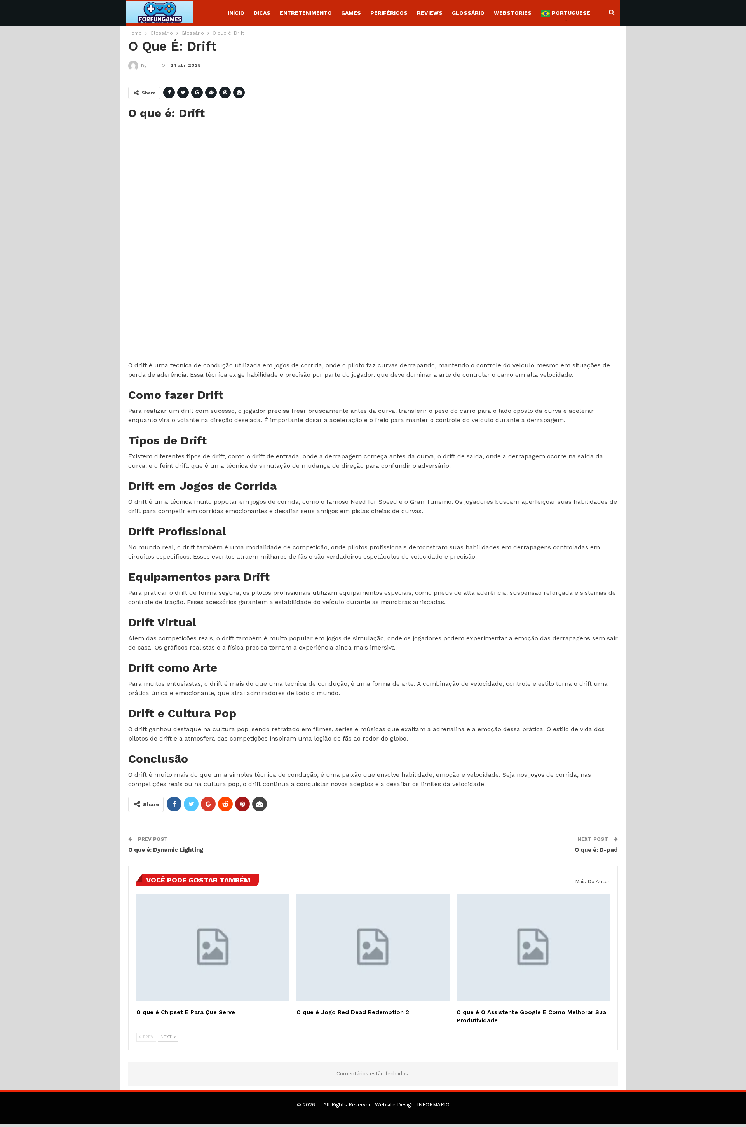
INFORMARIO (433, 1105)
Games (351, 13)
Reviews (430, 13)
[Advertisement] (361, 241)
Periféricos (389, 13)
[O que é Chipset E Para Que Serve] (212, 947)
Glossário (468, 13)
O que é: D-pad (596, 849)
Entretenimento (306, 13)
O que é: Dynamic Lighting (165, 849)
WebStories (513, 13)
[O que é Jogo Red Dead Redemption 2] (373, 947)
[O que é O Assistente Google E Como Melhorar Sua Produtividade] (533, 947)
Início (236, 13)
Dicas (262, 13)
